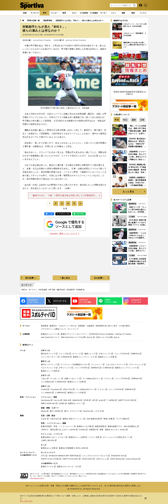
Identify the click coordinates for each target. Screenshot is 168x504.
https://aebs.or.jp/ (37, 478)
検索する (134, 5)
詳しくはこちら (26, 501)
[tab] (44, 12)
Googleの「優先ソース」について (63, 233)
